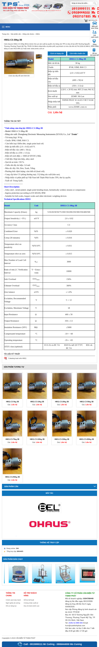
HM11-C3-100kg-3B (37, 439)
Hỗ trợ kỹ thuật (29, 600)
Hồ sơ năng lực (11, 606)
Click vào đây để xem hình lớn (19, 76)
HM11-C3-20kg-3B (62, 402)
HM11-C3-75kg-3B (12, 439)
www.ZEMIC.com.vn (78, 107)
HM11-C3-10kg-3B (37, 402)
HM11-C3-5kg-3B (12, 402)
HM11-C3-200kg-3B (86, 439)
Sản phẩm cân (16, 34)
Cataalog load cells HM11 (17, 358)
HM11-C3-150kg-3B (62, 439)
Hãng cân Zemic (28, 34)
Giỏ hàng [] (93, 20)
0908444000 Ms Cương (69, 644)
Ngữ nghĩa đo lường (13, 603)
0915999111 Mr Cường (42, 644)
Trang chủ (5, 34)
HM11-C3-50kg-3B (86, 402)
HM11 (38, 34)
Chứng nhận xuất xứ (31, 603)
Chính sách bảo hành (13, 600)
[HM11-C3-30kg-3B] (39, 56)
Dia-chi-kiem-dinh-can (31, 606)
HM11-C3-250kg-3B (12, 477)
